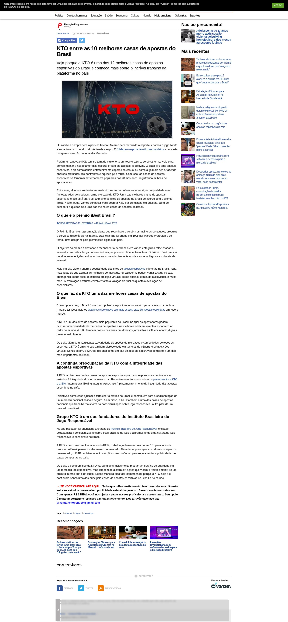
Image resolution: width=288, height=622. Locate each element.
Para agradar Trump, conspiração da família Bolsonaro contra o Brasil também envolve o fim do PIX (212, 193)
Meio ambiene (162, 15)
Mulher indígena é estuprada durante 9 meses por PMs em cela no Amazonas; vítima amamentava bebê (212, 112)
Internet (68, 513)
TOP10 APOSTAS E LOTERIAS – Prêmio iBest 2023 (87, 223)
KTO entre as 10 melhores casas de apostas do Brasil (116, 51)
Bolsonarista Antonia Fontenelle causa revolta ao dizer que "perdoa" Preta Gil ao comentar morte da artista (213, 144)
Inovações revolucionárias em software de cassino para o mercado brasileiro (163, 546)
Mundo (147, 15)
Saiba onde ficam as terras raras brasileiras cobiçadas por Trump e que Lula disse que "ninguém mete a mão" (69, 547)
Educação (96, 15)
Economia (122, 15)
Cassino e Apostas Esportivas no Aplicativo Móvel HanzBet (212, 206)
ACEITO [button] (278, 5)
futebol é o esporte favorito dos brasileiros (140, 149)
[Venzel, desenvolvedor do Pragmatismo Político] (221, 585)
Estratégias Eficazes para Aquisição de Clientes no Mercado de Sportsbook (101, 545)
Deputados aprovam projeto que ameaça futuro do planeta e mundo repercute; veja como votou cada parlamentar (213, 176)
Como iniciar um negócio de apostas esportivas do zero (132, 545)
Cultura (135, 15)
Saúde (108, 15)
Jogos (77, 513)
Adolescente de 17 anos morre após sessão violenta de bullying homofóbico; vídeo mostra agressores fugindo (213, 36)
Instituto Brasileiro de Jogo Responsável (134, 428)
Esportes (195, 15)
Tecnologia (63, 33)
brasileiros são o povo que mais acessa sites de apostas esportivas (126, 309)
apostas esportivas (134, 268)
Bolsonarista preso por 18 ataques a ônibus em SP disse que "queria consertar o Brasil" (212, 79)
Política (59, 15)
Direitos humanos (76, 15)
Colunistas (180, 15)
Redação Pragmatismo (76, 24)
